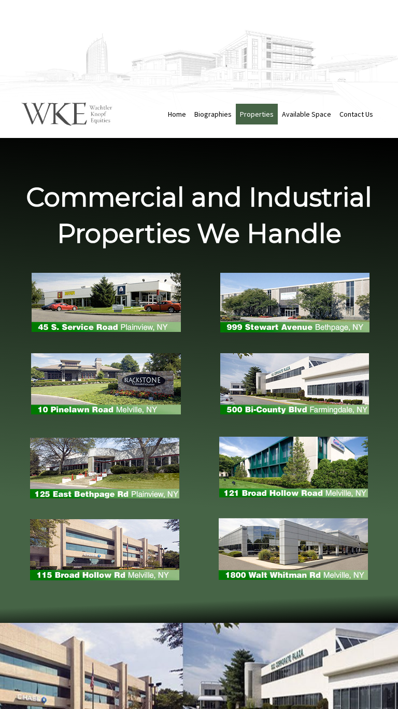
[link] (177, 114)
